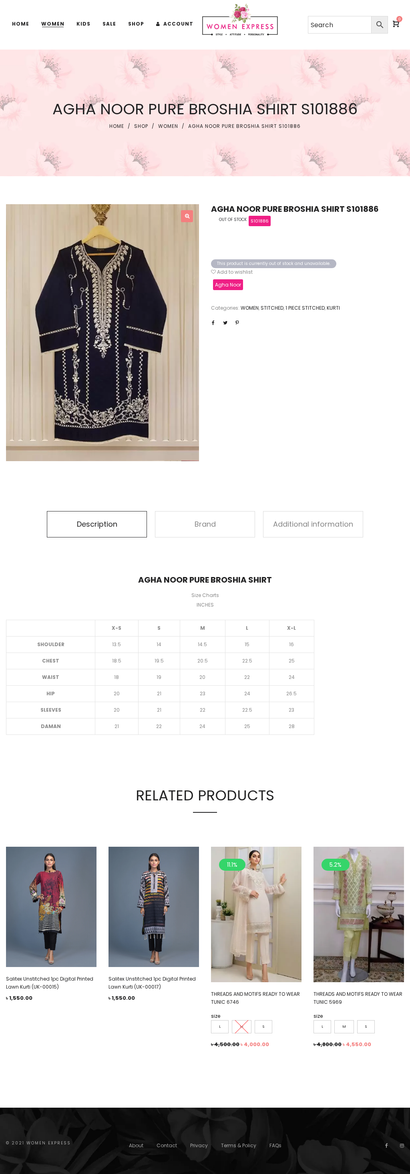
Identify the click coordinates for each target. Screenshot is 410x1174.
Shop (141, 126)
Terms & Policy (238, 1145)
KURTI (333, 307)
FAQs (275, 1145)
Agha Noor (228, 284)
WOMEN (168, 126)
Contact (167, 1145)
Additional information (313, 524)
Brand (205, 524)
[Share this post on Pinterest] (237, 323)
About (136, 1145)
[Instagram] (402, 1145)
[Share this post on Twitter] (225, 323)
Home (116, 126)
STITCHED (272, 307)
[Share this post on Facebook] (213, 323)
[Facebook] (386, 1145)
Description (97, 524)
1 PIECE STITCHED (305, 307)
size (215, 1016)
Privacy (199, 1145)
